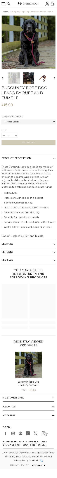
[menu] (3, 4)
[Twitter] (35, 433)
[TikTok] (27, 433)
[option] (28, 42)
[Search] (8, 4)
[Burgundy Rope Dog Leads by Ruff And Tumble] (28, 365)
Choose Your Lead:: (12, 116)
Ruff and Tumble (34, 236)
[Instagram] (13, 433)
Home (5, 12)
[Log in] (47, 4)
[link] (15, 322)
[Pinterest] (20, 433)
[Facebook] (5, 433)
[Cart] (52, 3)
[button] (2, 78)
